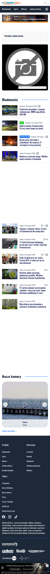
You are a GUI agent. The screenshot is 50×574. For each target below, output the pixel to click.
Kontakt (29, 456)
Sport (16, 9)
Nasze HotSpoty (7, 488)
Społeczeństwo (35, 9)
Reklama (29, 470)
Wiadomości (6, 9)
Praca (4, 497)
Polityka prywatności (33, 465)
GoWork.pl (5, 506)
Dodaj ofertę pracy (8, 511)
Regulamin (30, 461)
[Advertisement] (25, 193)
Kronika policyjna (7, 470)
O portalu (30, 452)
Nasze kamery (6, 492)
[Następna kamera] (44, 404)
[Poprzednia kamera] (5, 404)
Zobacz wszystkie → (9, 431)
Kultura (24, 9)
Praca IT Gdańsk (7, 501)
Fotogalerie (6, 483)
